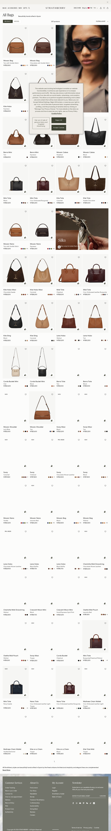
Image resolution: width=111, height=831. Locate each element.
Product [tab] (7, 21)
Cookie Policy (56, 113)
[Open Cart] (107, 8)
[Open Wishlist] (104, 8)
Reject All (59, 120)
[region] (56, 108)
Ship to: (87, 8)
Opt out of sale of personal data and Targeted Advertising (41, 123)
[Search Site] (29, 8)
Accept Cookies (58, 128)
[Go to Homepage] (55, 8)
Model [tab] (16, 21)
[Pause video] (59, 247)
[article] (82, 246)
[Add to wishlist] (25, 28)
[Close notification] (107, 2)
